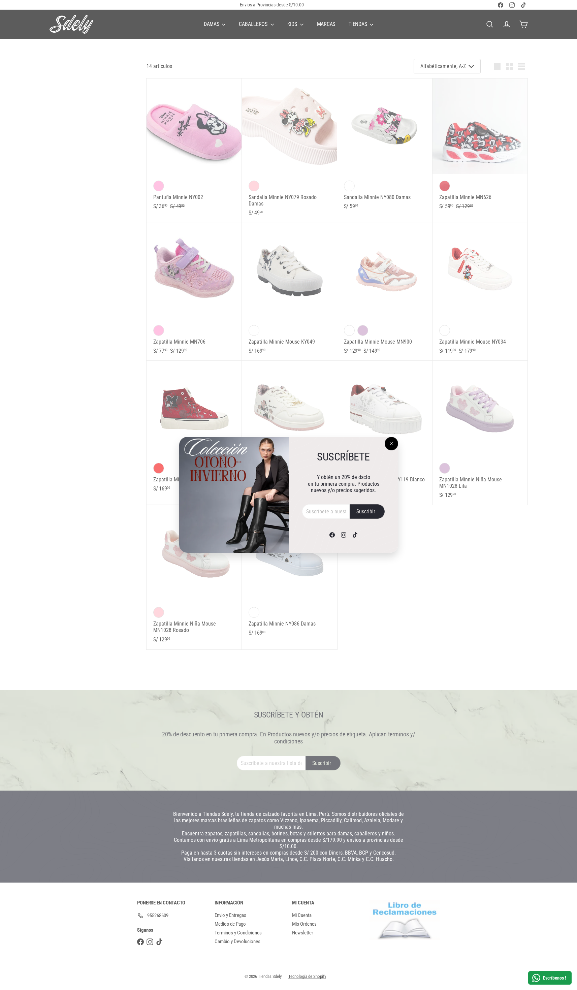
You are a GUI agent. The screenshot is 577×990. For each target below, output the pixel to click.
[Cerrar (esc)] (391, 443)
